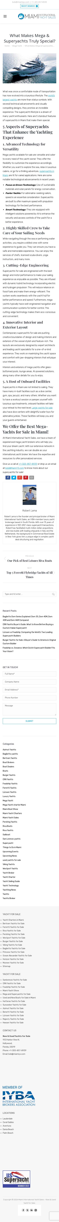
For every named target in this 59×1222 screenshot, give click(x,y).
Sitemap (6, 966)
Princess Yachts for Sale (13, 952)
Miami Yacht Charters (12, 813)
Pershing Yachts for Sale (14, 934)
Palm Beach (8, 1133)
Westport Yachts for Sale (14, 938)
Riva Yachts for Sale (12, 931)
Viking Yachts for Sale (12, 945)
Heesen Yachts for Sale (13, 1023)
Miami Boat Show (10, 809)
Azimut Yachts (9, 750)
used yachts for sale (12, 860)
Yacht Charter (9, 877)
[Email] (32, 478)
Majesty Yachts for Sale (13, 1019)
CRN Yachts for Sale (12, 983)
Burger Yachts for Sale (13, 941)
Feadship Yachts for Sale (14, 987)
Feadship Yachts (10, 784)
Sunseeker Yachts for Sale (14, 1005)
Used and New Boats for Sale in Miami (19, 998)
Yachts (6, 894)
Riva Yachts (8, 830)
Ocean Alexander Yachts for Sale (17, 955)
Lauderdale (7, 1119)
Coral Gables (8, 1122)
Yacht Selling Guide (11, 881)
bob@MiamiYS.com (14, 468)
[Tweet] (14, 478)
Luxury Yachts (9, 796)
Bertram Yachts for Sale (13, 923)
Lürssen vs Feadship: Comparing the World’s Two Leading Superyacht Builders (27, 634)
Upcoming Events (10, 851)
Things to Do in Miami (12, 847)
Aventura (7, 1126)
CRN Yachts (8, 779)
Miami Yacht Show (11, 990)
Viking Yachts (9, 864)
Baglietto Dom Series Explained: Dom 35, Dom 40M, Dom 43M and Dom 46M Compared (27, 618)
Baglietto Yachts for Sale (14, 948)
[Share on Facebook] (8, 478)
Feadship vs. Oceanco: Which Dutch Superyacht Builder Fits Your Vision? (29, 650)
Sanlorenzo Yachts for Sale (15, 980)
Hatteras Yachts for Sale (14, 1001)
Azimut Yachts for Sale (13, 1008)
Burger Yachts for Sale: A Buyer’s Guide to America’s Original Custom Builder (29, 642)
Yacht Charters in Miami (13, 920)
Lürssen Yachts (9, 792)
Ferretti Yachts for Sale (13, 927)
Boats (5, 771)
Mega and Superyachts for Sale (16, 994)
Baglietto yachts (10, 754)
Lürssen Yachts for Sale (13, 1015)
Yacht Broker (8, 873)
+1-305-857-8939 (28, 464)
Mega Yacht (8, 801)
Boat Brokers (8, 762)
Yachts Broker (9, 898)
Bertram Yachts (10, 758)
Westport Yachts (10, 868)
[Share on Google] (20, 478)
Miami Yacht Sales (11, 817)
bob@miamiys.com (16, 1054)
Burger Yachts (9, 775)
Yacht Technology (11, 885)
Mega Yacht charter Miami (14, 805)
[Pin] (26, 478)
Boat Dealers (8, 767)
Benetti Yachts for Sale (13, 1012)
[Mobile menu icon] (5, 16)
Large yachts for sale (42, 407)
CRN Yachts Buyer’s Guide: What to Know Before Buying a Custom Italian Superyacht (28, 626)
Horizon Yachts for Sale (13, 959)
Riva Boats (7, 826)
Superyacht (8, 843)
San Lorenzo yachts (11, 839)
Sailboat (6, 834)
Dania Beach (8, 1129)
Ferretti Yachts (9, 788)
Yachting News (9, 890)
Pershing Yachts (10, 822)
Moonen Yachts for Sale (13, 963)
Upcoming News (10, 856)
